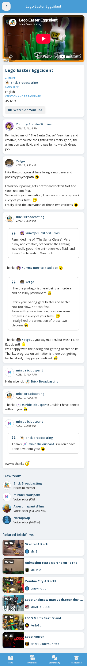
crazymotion (39, 588)
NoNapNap (22, 518)
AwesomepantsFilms (29, 506)
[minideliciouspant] (9, 372)
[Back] (6, 6)
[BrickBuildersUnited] (27, 644)
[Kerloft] (27, 625)
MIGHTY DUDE (40, 607)
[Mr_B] (27, 551)
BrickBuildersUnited (44, 644)
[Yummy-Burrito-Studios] (9, 126)
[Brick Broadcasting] (7, 83)
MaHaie (35, 570)
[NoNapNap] (7, 520)
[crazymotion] (27, 588)
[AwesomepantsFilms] (7, 508)
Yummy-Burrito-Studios (34, 124)
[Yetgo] (9, 163)
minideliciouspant (29, 370)
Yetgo (20, 161)
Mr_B (33, 551)
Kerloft (35, 625)
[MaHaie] (27, 570)
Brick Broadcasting (24, 83)
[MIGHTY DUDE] (27, 607)
